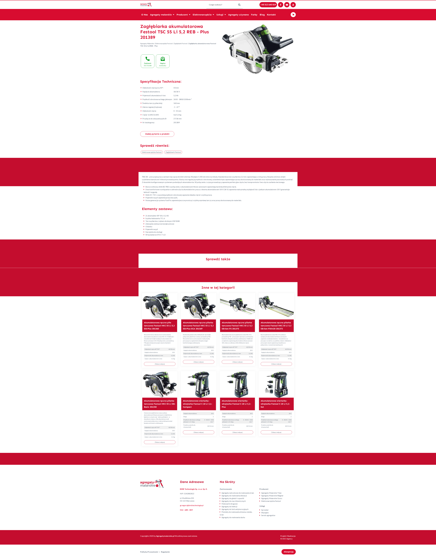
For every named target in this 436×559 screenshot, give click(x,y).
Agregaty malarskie (161, 14)
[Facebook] (280, 4)
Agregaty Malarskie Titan (271, 493)
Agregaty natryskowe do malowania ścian (238, 493)
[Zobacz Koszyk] (293, 14)
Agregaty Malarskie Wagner (272, 495)
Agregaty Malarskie (147, 43)
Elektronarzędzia (202, 14)
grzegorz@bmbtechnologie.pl (191, 505)
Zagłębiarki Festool (180, 43)
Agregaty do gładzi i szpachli (233, 498)
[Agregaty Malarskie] (146, 4)
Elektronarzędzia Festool (163, 43)
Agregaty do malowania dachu (233, 517)
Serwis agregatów (268, 515)
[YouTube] (287, 4)
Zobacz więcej (160, 364)
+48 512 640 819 (268, 4)
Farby (254, 14)
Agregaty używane (238, 14)
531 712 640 (147, 64)
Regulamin (165, 552)
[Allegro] (293, 4)
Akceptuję (289, 551)
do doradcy (162, 64)
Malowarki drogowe (230, 504)
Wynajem (265, 512)
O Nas (144, 14)
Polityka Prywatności (149, 552)
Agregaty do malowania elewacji (234, 495)
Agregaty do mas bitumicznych (234, 501)
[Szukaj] (239, 4)
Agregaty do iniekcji (229, 506)
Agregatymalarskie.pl (165, 536)
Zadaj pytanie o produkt (157, 134)
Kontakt (271, 14)
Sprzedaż (264, 510)
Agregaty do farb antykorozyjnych (235, 509)
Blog (262, 14)
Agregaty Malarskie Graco (271, 498)
